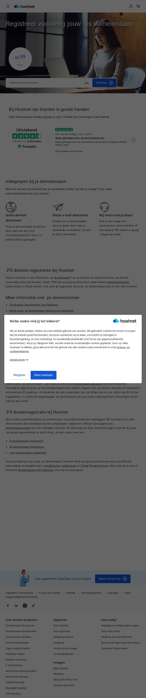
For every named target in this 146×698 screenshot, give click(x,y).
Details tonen (17, 359)
